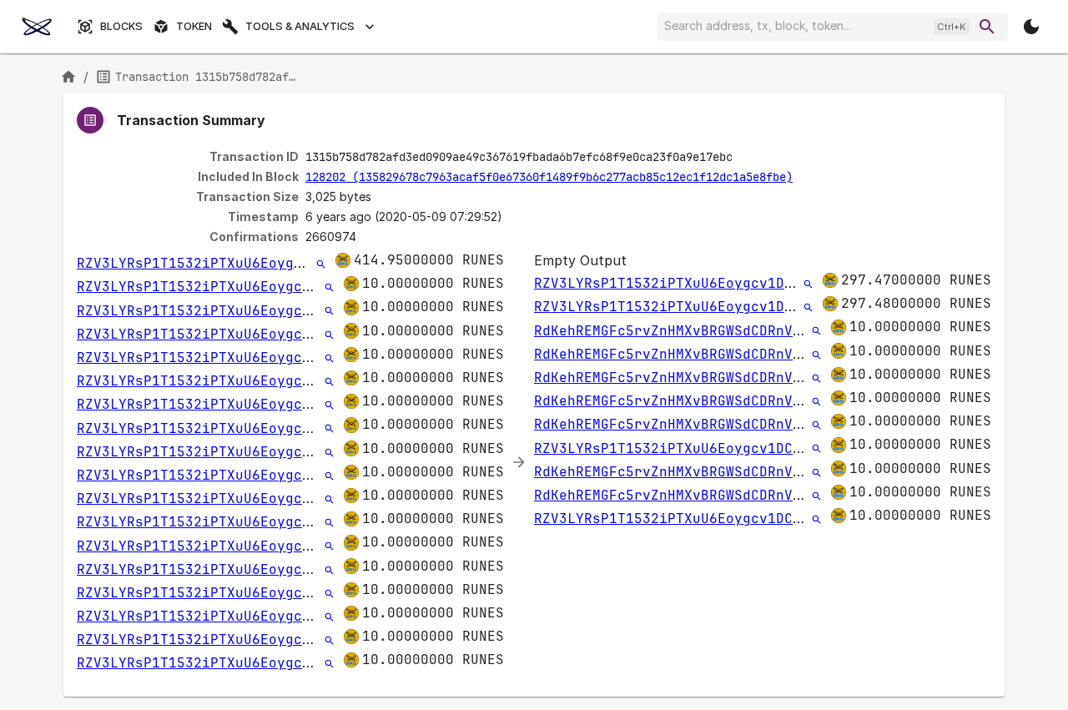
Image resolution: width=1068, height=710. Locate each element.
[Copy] (743, 157)
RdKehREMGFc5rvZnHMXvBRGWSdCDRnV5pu (676, 331)
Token (194, 26)
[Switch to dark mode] (1031, 26)
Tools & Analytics (300, 26)
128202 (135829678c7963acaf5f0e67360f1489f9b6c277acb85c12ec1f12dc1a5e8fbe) (549, 176)
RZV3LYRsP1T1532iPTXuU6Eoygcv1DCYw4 (218, 263)
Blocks (121, 26)
